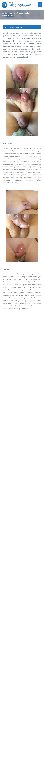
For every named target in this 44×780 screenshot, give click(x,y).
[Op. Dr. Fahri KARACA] (16, 7)
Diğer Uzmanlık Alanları (13, 27)
